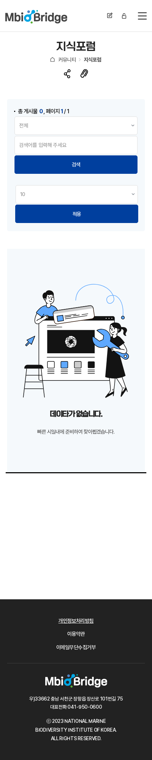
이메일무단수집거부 (76, 647)
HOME (52, 59)
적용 (76, 214)
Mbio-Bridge (36, 17)
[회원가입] (110, 16)
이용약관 (76, 634)
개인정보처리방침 (76, 621)
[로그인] (124, 16)
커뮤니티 (67, 60)
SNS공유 (67, 74)
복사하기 (84, 73)
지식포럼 (92, 60)
